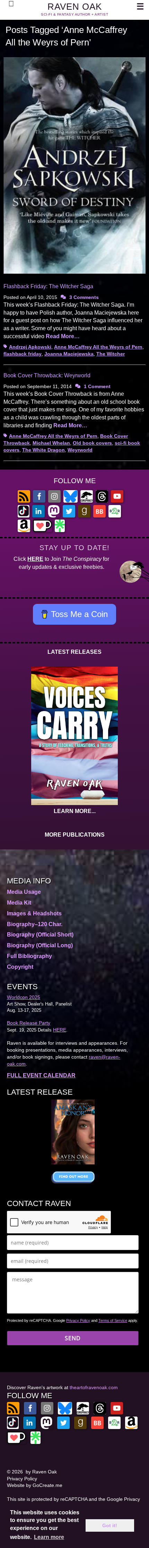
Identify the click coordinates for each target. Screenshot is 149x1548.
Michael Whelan (51, 443)
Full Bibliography (29, 956)
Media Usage (24, 892)
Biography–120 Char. (34, 924)
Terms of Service (112, 1320)
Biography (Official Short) (40, 935)
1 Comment (97, 386)
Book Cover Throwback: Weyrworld (46, 375)
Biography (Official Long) (40, 945)
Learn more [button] (49, 1537)
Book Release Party (28, 1023)
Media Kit (19, 903)
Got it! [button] (109, 1525)
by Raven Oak (41, 1471)
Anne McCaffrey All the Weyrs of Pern (98, 347)
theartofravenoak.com (94, 1387)
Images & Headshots (34, 913)
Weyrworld (80, 450)
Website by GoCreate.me (34, 1485)
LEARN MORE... (75, 811)
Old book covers (92, 443)
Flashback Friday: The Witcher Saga (48, 286)
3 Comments (84, 297)
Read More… (63, 336)
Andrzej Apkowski (30, 347)
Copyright (20, 967)
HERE (35, 559)
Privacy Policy (78, 1320)
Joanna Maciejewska (69, 354)
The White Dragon (43, 450)
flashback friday (22, 354)
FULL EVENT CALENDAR (41, 1075)
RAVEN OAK (74, 6)
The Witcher (110, 354)
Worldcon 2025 (23, 997)
